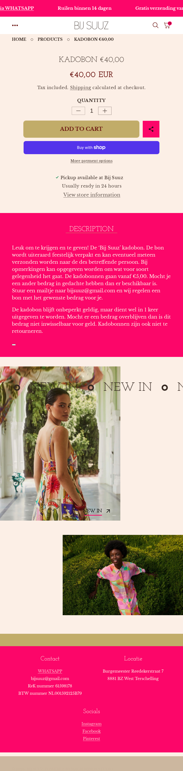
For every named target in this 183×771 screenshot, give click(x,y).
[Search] (156, 25)
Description (91, 229)
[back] (14, 344)
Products (50, 39)
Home (19, 39)
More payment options (91, 161)
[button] (15, 25)
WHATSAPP (50, 671)
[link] (123, 575)
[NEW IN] (60, 443)
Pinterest (91, 738)
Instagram (91, 723)
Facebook (91, 731)
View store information (91, 195)
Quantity (91, 100)
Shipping (80, 87)
